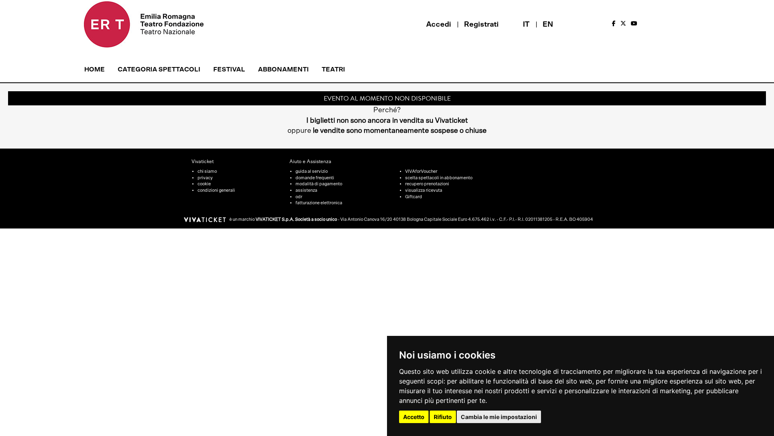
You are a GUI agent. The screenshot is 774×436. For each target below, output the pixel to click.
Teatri (333, 69)
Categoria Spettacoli (159, 69)
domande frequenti (314, 178)
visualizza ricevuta (423, 190)
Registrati (481, 24)
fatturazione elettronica (318, 203)
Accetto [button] (413, 416)
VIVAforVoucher (421, 171)
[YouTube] (634, 24)
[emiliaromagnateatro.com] (154, 24)
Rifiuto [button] (443, 416)
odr (298, 197)
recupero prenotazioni (427, 184)
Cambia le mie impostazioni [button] (499, 416)
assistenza (306, 190)
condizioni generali (216, 190)
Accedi (438, 24)
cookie (204, 184)
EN (548, 24)
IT (526, 24)
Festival (229, 69)
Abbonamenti (283, 69)
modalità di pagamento (318, 184)
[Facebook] (614, 24)
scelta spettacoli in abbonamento (438, 178)
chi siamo (207, 171)
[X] (623, 24)
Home (94, 69)
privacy (205, 178)
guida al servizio (311, 171)
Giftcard (413, 197)
